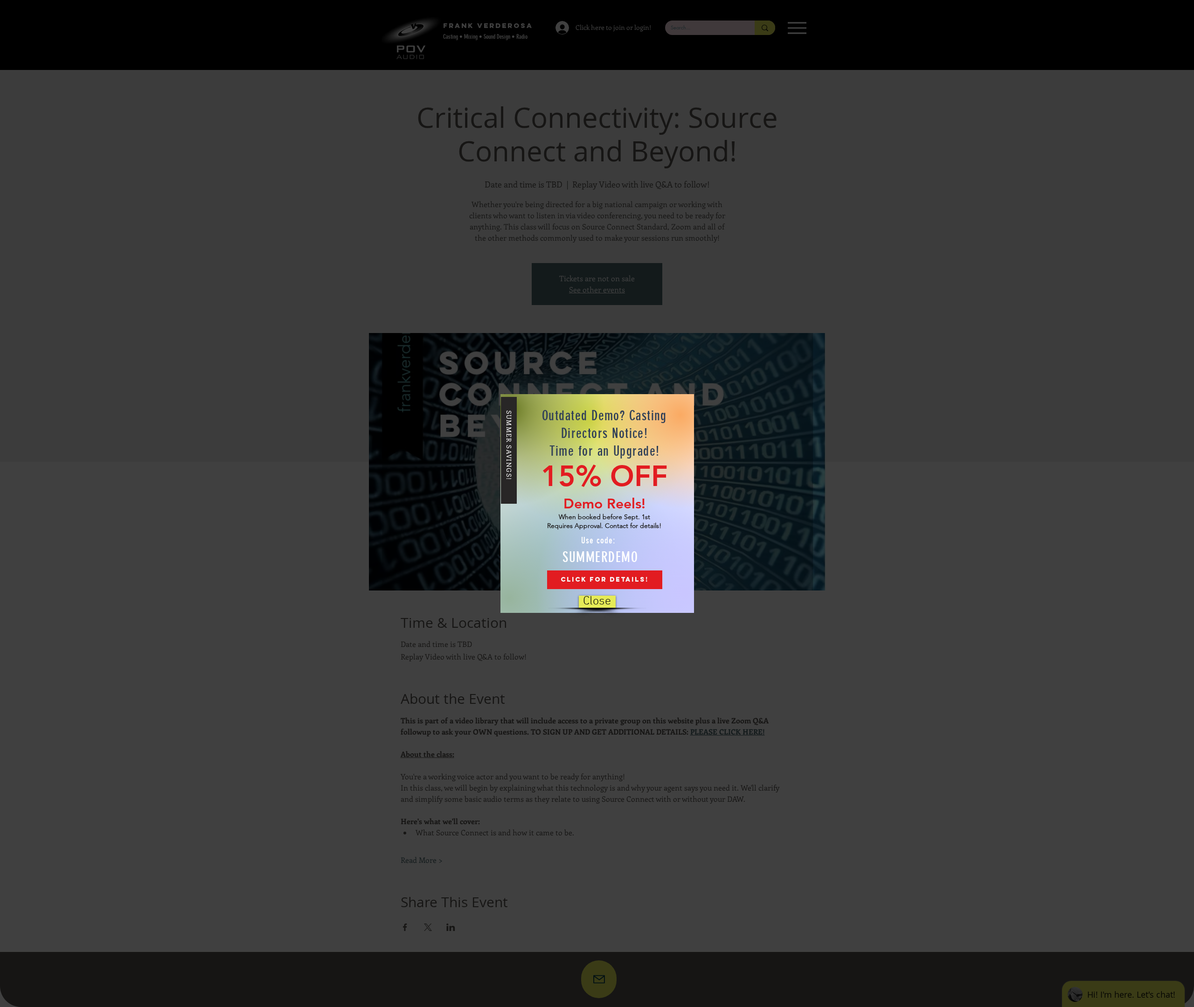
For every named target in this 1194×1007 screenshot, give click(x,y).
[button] (597, 602)
